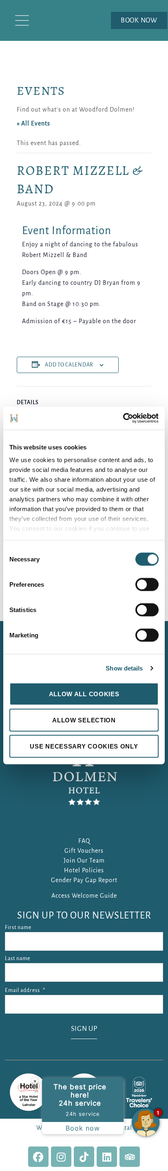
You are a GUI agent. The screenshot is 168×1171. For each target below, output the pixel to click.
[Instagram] (61, 1156)
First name (18, 927)
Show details (124, 668)
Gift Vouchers (84, 850)
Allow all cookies (84, 693)
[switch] (147, 584)
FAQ (84, 841)
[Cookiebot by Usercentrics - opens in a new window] (123, 418)
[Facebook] (38, 1156)
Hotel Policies (84, 870)
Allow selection (84, 719)
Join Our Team (84, 860)
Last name (17, 958)
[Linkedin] (107, 1156)
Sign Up (84, 1028)
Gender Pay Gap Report (84, 880)
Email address (25, 990)
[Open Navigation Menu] (22, 20)
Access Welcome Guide (84, 895)
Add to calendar (69, 365)
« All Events (33, 123)
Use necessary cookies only (84, 745)
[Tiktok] (84, 1156)
